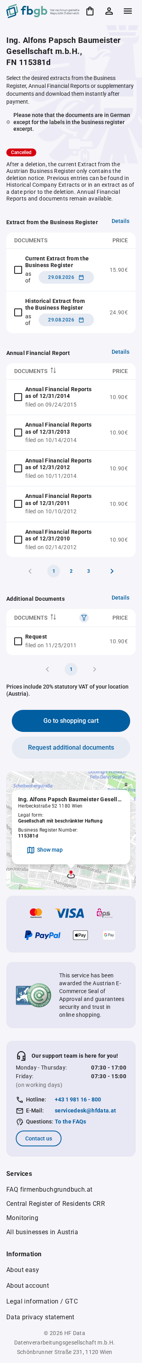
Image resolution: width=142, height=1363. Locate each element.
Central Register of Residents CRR (55, 1203)
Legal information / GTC (42, 1301)
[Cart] (90, 11)
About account (27, 1285)
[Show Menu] (128, 11)
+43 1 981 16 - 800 (78, 1099)
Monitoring (22, 1218)
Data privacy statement (40, 1317)
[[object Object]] (84, 617)
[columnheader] (54, 371)
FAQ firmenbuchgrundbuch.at (49, 1189)
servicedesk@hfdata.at (85, 1110)
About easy (22, 1270)
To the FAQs (70, 1121)
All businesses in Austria (42, 1232)
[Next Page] (112, 571)
